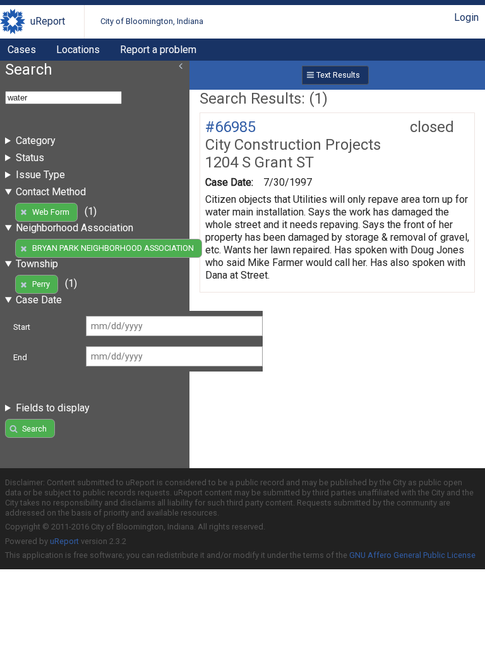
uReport (47, 21)
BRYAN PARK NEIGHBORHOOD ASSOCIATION (113, 248)
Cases (22, 50)
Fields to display (53, 408)
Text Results (338, 75)
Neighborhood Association (74, 228)
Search (34, 428)
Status (30, 158)
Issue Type (40, 175)
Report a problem (158, 50)
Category (36, 141)
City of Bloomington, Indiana (151, 21)
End (20, 357)
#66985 (230, 127)
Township (37, 264)
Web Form (50, 212)
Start (21, 327)
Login (466, 17)
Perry (41, 284)
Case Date (39, 300)
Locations (78, 50)
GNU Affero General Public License (412, 555)
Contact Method (51, 192)
